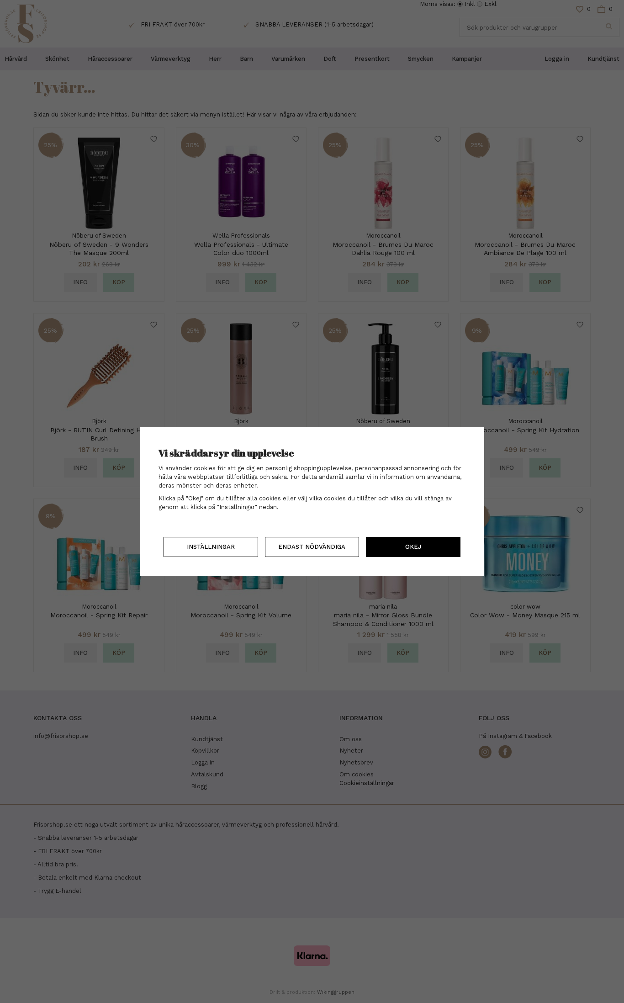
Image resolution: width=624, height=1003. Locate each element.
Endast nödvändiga (311, 546)
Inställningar (211, 546)
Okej (413, 546)
